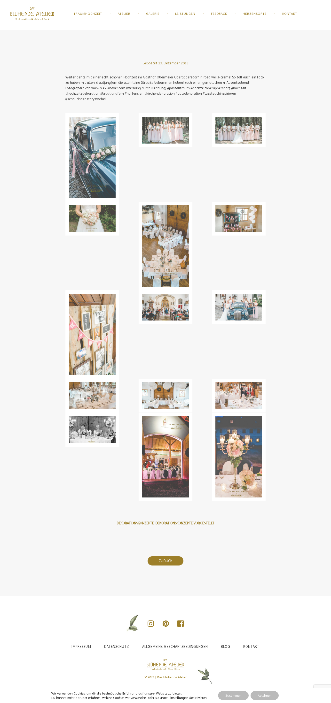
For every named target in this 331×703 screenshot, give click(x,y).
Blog (225, 646)
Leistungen (185, 13)
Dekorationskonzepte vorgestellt (185, 523)
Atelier (124, 13)
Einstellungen (178, 698)
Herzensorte (255, 13)
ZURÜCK (165, 560)
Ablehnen (264, 695)
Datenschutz (116, 646)
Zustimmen (233, 695)
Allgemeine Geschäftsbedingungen (175, 646)
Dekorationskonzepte (135, 523)
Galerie (152, 13)
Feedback (219, 13)
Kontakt (289, 13)
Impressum (81, 646)
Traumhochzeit (88, 13)
